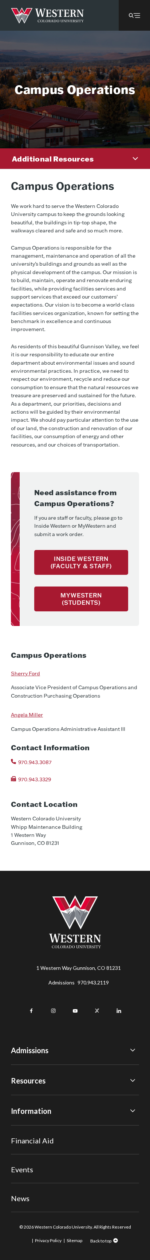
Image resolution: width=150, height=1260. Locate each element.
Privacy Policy (48, 1240)
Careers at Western (33, 1188)
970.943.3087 (35, 762)
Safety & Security (31, 1148)
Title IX (19, 1128)
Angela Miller (27, 714)
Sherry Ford (25, 673)
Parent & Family (28, 1178)
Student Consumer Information (47, 1168)
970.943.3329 (34, 779)
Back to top (100, 1241)
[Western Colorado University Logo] (47, 15)
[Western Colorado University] (75, 946)
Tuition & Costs (29, 1097)
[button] (134, 15)
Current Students (31, 1138)
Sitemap (74, 1240)
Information (31, 1111)
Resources (28, 1080)
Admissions (78, 982)
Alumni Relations (30, 1158)
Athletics (21, 1198)
